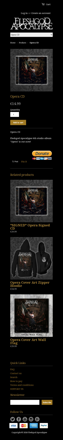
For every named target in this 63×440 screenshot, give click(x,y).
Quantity (15, 109)
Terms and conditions (22, 385)
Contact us (16, 373)
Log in (24, 13)
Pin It (24, 161)
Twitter (12, 419)
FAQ (12, 369)
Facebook (18, 419)
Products (22, 43)
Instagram (31, 419)
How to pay (16, 381)
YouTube (25, 419)
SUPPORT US (16, 389)
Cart (48, 4)
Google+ (37, 419)
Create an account (41, 13)
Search (13, 377)
